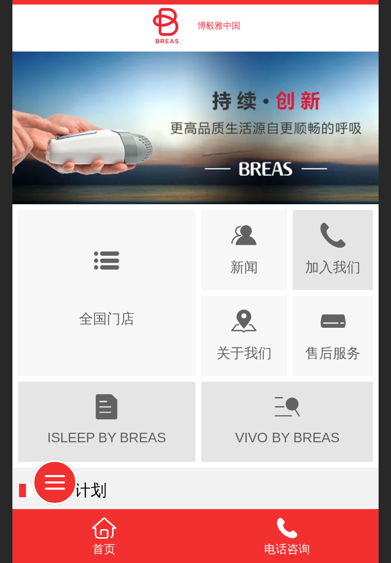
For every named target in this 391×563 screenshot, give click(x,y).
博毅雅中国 (218, 26)
